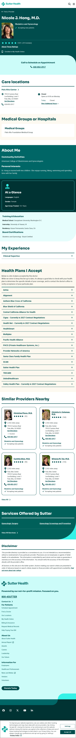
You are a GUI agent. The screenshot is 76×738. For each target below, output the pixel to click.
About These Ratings (10, 46)
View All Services (9, 533)
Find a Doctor (6, 612)
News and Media (9, 673)
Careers (4, 650)
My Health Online (8, 619)
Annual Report (8, 642)
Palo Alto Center (9, 90)
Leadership (5, 653)
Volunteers (5, 680)
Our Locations (6, 615)
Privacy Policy (16, 735)
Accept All (67, 732)
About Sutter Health (8, 638)
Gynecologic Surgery (10, 523)
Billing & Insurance (8, 623)
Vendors (4, 677)
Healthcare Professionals (10, 669)
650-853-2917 (39, 67)
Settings (67, 726)
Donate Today (10, 688)
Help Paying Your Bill (9, 630)
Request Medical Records (10, 626)
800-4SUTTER (9, 596)
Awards (4, 646)
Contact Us (6, 602)
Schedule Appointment (9, 608)
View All (5, 500)
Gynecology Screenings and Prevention (55, 523)
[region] (38, 729)
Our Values (5, 657)
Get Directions (9, 101)
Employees (5, 665)
